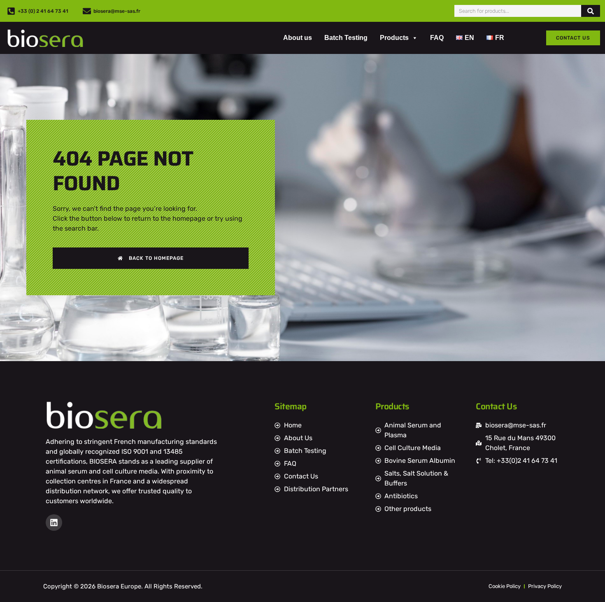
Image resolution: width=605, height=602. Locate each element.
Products (394, 37)
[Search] (590, 11)
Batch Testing (346, 37)
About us (297, 37)
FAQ (437, 37)
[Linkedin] (54, 522)
